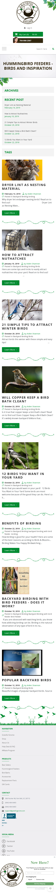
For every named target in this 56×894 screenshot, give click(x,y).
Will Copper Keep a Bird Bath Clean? (20, 131)
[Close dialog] (54, 857)
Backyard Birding (20, 196)
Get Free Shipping (39, 883)
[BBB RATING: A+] (9, 815)
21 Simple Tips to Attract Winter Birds (21, 122)
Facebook (11, 841)
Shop (4, 739)
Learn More (10, 213)
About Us (5, 743)
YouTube (10, 851)
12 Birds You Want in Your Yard (18, 139)
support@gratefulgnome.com (15, 811)
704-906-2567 (25, 40)
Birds (37, 266)
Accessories (6, 776)
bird (30, 485)
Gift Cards (6, 784)
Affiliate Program (8, 750)
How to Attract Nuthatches (16, 113)
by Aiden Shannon (33, 194)
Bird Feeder (16, 616)
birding (32, 196)
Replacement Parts (9, 780)
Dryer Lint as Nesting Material (18, 105)
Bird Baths (6, 773)
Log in (29, 28)
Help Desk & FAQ (8, 746)
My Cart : (28, 34)
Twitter (10, 846)
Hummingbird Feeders (10, 769)
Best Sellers (6, 765)
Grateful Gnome (8, 735)
